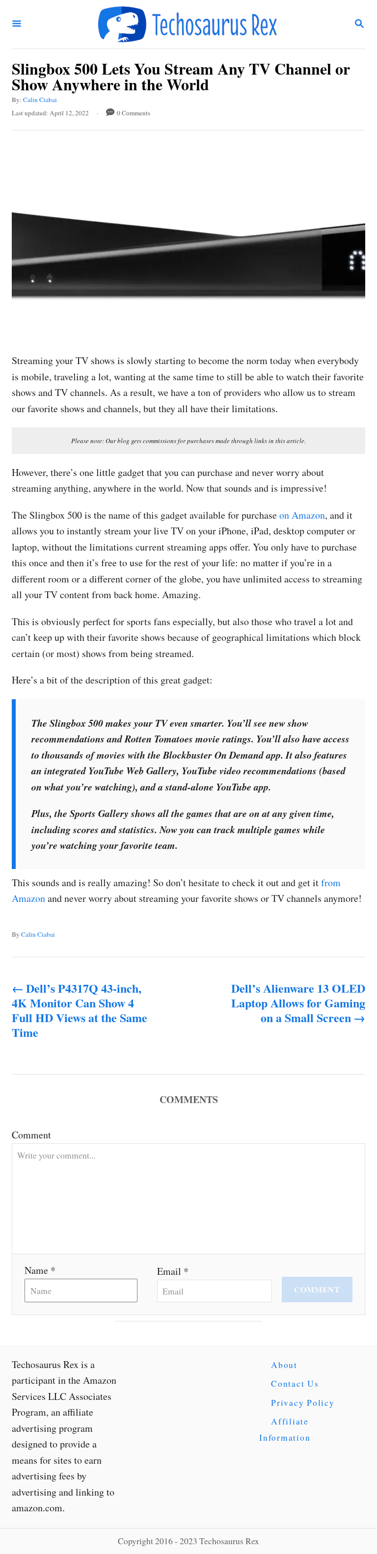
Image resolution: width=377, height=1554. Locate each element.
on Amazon (302, 515)
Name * (40, 1270)
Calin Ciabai (40, 99)
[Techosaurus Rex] (187, 24)
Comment (31, 1134)
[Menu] (16, 24)
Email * (172, 1271)
